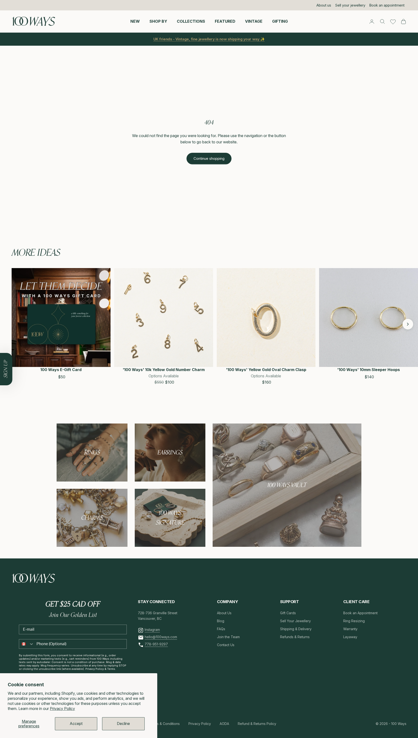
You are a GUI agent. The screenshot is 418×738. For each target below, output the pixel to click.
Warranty (350, 629)
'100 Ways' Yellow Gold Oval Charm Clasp (266, 369)
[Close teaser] (12, 353)
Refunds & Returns (295, 637)
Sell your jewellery (350, 5)
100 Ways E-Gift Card (61, 369)
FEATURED (225, 21)
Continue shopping (209, 158)
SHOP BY (158, 21)
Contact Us (225, 645)
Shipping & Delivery (296, 629)
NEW (135, 21)
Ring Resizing (354, 621)
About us (323, 5)
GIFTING (280, 21)
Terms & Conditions (164, 724)
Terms (111, 669)
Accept (76, 723)
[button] (17, 324)
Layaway (350, 637)
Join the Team (228, 637)
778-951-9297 (156, 644)
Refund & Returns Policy (257, 724)
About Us (224, 613)
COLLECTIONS (191, 21)
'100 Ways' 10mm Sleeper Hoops (368, 369)
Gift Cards (288, 613)
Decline (123, 723)
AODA (224, 724)
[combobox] (26, 644)
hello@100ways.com (161, 637)
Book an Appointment (360, 613)
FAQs (221, 629)
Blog (220, 621)
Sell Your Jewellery (295, 621)
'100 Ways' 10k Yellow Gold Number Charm (164, 369)
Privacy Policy (62, 708)
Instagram (152, 630)
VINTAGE (253, 21)
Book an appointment (386, 5)
